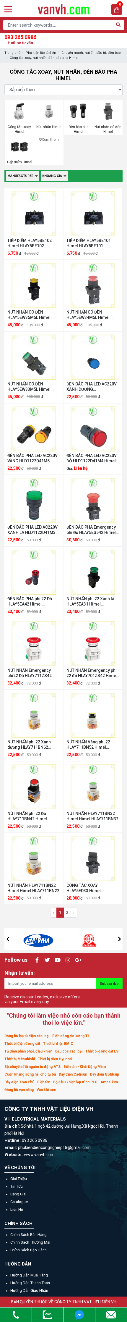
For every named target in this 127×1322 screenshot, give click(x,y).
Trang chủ (12, 53)
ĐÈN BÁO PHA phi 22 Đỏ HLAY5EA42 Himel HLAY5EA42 (29, 601)
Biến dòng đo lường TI (70, 1036)
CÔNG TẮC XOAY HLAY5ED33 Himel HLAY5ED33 (83, 888)
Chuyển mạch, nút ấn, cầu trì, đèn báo (91, 53)
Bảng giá (18, 1194)
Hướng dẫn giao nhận (29, 1290)
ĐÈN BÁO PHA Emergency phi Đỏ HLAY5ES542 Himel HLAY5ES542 (91, 530)
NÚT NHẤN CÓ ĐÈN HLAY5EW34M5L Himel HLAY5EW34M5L (88, 315)
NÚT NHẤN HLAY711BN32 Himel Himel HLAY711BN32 (92, 816)
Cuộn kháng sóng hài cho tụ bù (30, 1074)
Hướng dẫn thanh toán (30, 1283)
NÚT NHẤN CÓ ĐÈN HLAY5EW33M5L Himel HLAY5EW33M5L (29, 387)
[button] (7, 939)
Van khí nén (46, 1090)
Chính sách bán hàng (28, 1234)
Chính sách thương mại (30, 1242)
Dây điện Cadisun (73, 1074)
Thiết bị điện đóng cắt (22, 1044)
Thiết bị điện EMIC (58, 1044)
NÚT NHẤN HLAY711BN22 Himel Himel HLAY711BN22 (33, 888)
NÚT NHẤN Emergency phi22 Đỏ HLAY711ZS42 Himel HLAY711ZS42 (29, 673)
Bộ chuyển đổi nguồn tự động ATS (32, 1067)
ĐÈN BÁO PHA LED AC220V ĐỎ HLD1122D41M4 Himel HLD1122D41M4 (91, 458)
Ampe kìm (109, 1082)
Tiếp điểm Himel (19, 162)
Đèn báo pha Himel (79, 129)
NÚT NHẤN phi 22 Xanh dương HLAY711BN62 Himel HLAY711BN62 (29, 745)
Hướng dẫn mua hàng (29, 1275)
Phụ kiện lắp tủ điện (41, 53)
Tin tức (16, 1186)
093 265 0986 (20, 39)
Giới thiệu (18, 1178)
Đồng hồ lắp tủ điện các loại (26, 1036)
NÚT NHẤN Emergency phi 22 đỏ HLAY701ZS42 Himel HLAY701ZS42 (91, 673)
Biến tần (43, 1082)
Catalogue (19, 1202)
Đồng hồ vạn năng (19, 1090)
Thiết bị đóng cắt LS (101, 1051)
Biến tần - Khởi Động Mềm (85, 1067)
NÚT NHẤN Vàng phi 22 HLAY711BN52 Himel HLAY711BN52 (88, 745)
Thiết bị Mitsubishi (19, 1059)
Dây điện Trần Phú (19, 1082)
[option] (38, 939)
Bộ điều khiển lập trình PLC (75, 1082)
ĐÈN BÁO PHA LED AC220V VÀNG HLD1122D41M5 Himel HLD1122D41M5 (32, 458)
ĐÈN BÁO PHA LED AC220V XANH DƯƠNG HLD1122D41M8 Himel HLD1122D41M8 (91, 387)
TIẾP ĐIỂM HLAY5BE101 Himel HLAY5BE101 (88, 243)
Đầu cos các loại (68, 1051)
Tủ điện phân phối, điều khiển (28, 1051)
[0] (117, 10)
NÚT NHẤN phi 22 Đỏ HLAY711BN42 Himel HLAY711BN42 (27, 816)
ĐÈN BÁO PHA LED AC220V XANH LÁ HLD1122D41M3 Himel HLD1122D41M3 (32, 530)
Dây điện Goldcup (104, 1074)
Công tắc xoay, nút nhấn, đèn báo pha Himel (44, 58)
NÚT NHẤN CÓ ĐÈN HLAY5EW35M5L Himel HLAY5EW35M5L (29, 315)
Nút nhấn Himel (48, 127)
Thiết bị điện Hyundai (55, 1059)
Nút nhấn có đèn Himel (108, 129)
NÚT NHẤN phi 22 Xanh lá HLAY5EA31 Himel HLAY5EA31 (90, 601)
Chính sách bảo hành (28, 1250)
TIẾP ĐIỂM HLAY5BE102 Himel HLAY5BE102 (29, 243)
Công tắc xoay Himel (19, 129)
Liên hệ (16, 1209)
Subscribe (109, 983)
